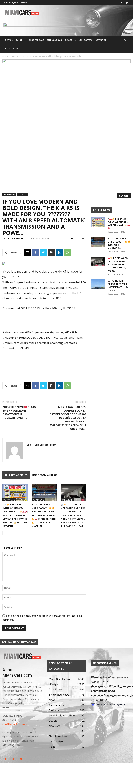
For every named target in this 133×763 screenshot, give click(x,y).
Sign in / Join (10, 2)
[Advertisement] (44, 320)
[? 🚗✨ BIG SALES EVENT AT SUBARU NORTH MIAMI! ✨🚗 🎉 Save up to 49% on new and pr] (15, 492)
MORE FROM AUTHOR (44, 475)
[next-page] (10, 533)
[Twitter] (127, 2)
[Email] (27, 252)
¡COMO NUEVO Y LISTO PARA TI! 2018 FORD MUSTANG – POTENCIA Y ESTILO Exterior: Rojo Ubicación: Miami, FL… (44, 515)
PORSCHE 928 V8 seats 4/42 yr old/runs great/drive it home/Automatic (19, 412)
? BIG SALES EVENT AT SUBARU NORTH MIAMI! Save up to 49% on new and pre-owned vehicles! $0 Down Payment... (15, 515)
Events (20, 40)
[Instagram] (13, 759)
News (24, 2)
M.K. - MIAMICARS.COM (17, 238)
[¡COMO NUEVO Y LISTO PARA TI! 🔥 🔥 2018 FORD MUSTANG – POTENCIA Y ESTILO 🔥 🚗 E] (44, 492)
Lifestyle (22, 194)
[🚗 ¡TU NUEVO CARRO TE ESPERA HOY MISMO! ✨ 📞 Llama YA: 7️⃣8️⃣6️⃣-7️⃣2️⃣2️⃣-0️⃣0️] (98, 284)
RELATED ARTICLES (16, 475)
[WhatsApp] (67, 252)
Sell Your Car (54, 40)
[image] (22, 657)
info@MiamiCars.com (14, 724)
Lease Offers (85, 40)
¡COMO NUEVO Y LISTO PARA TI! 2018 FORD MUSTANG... (117, 243)
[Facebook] (121, 2)
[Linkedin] (59, 252)
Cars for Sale (36, 40)
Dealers (69, 40)
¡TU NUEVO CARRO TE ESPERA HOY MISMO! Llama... (117, 285)
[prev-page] (4, 533)
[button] (125, 40)
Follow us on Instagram (19, 642)
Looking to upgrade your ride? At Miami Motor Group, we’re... (118, 264)
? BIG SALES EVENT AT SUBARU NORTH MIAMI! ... (118, 223)
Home (5, 56)
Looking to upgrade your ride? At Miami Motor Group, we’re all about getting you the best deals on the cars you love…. (73, 515)
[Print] (51, 252)
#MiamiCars (11, 48)
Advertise (101, 40)
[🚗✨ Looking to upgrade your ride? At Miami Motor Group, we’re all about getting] (73, 492)
